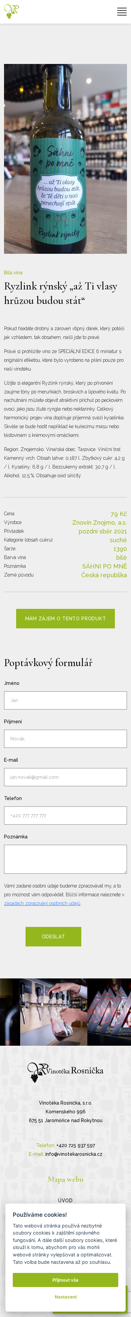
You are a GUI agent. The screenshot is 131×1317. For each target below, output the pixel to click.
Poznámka (16, 836)
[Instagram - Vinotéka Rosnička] (53, 1012)
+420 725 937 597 (75, 1145)
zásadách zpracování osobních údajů (42, 903)
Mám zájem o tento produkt (65, 618)
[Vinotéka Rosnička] (11, 11)
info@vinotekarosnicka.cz (73, 1154)
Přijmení (13, 721)
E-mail (11, 760)
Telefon (13, 798)
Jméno (11, 683)
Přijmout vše (65, 1280)
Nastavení (66, 1296)
